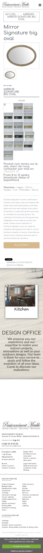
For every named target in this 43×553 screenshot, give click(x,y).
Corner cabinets (8, 497)
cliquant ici (11, 171)
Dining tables (6, 505)
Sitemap (26, 470)
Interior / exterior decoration (29, 459)
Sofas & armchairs (8, 503)
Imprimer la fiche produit (19, 262)
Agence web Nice (22, 535)
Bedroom (25, 499)
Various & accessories (30, 495)
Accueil (10, 14)
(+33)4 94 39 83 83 (10, 444)
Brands (4, 464)
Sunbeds (5, 523)
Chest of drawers (8, 484)
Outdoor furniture (8, 468)
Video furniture (28, 484)
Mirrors (28, 14)
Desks (24, 486)
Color (21, 101)
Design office (28, 452)
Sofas (24, 503)
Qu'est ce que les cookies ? (21, 551)
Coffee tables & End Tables (9, 500)
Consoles (5, 493)
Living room (26, 497)
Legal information (29, 464)
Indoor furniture (8, 466)
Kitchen (25, 488)
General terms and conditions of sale (30, 467)
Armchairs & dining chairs (9, 509)
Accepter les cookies (21, 546)
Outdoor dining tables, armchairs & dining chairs (20, 527)
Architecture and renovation (29, 455)
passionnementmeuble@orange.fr (11, 446)
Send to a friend (15, 265)
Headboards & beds (9, 488)
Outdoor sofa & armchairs (11, 525)
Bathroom (26, 491)
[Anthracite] (18, 136)
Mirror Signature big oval (21, 18)
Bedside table (7, 486)
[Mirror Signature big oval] (10, 75)
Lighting (25, 505)
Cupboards (6, 491)
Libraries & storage (9, 495)
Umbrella (5, 521)
